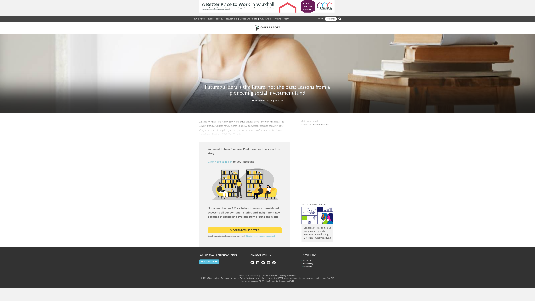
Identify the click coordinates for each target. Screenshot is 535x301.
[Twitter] (252, 262)
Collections (231, 19)
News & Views (199, 19)
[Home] (267, 28)
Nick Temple (258, 100)
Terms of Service (270, 276)
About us (307, 261)
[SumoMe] (3, 164)
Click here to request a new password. (260, 236)
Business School (215, 19)
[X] (3, 150)
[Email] (3, 157)
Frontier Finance (321, 124)
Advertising (308, 263)
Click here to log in (220, 161)
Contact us (307, 266)
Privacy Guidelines (288, 276)
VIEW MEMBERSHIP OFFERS (244, 230)
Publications (266, 19)
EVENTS (277, 19)
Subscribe (243, 276)
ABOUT (287, 19)
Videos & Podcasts (248, 19)
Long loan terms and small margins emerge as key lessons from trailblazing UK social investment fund (317, 232)
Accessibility (255, 276)
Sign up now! (208, 262)
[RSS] (274, 262)
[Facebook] (257, 262)
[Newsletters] (268, 262)
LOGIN (321, 19)
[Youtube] (263, 262)
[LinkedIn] (3, 136)
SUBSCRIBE (330, 19)
